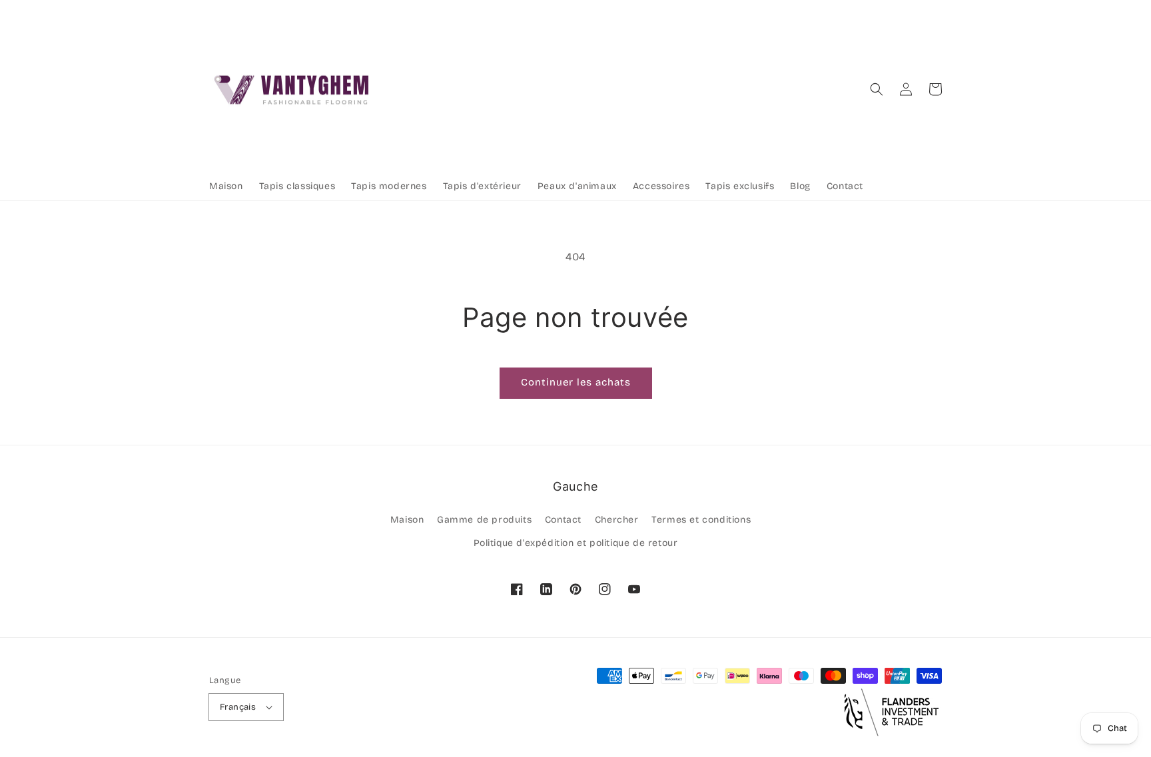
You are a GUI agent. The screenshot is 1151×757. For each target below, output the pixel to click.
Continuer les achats (576, 382)
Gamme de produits (484, 519)
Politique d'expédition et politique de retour (576, 543)
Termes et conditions (701, 519)
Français (238, 707)
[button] (876, 89)
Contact (563, 519)
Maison (407, 519)
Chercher (617, 519)
